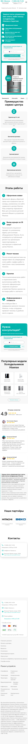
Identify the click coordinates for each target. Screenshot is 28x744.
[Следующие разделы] (27, 98)
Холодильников (15, 675)
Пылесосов (15, 689)
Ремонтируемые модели (7, 653)
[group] (7, 520)
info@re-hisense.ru (9, 608)
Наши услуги (4, 656)
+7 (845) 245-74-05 (17, 1)
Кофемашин (4, 686)
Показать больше (14, 400)
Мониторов (14, 686)
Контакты (3, 646)
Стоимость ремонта (6, 640)
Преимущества (5, 98)
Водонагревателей (6, 682)
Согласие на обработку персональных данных (14, 658)
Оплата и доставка (6, 643)
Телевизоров (4, 675)
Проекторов (4, 678)
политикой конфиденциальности (14, 59)
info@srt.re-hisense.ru (10, 550)
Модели (22, 98)
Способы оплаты (5, 661)
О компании (4, 651)
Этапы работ (15, 98)
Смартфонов (4, 671)
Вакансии (3, 648)
